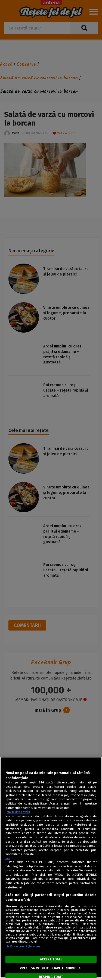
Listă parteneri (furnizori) (23, 946)
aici (7, 858)
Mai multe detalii (18, 812)
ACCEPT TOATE (51, 959)
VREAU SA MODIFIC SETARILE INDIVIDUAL (51, 968)
